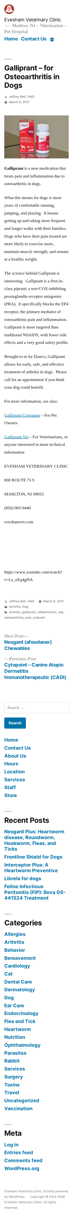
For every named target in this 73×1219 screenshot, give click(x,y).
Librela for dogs (22, 878)
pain (28, 617)
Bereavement (20, 958)
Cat (8, 974)
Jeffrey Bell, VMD (21, 96)
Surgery (13, 1077)
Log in (11, 1145)
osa (60, 612)
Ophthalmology (22, 1045)
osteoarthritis (14, 617)
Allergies (15, 934)
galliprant (29, 612)
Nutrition (14, 1037)
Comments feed (23, 1160)
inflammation (47, 612)
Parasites (15, 1053)
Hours (11, 764)
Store (10, 795)
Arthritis (15, 607)
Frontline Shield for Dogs (33, 857)
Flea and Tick (19, 1021)
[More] (52, 39)
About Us (15, 756)
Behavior (14, 950)
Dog (25, 607)
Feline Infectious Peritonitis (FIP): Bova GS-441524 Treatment (35, 892)
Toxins (12, 1085)
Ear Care (14, 1005)
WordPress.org (21, 1168)
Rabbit (12, 1061)
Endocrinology (21, 1013)
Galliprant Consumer (22, 415)
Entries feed (18, 1152)
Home (11, 39)
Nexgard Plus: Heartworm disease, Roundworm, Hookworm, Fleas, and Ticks (34, 840)
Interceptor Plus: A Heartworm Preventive (31, 868)
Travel (11, 1092)
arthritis (14, 612)
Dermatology (19, 989)
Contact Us (34, 39)
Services (14, 780)
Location (14, 772)
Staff (10, 787)
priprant (39, 617)
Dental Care (18, 982)
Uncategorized (21, 1100)
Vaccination (18, 1108)
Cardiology (17, 966)
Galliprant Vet (16, 437)
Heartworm (17, 1029)
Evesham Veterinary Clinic (32, 20)
